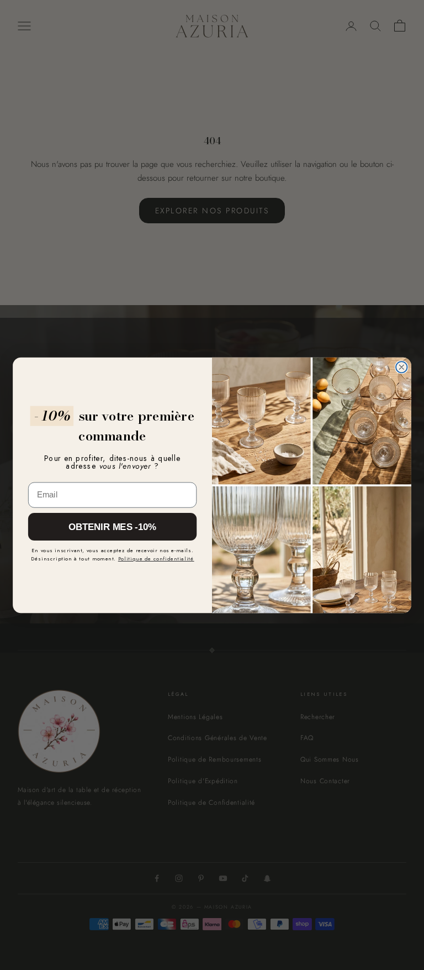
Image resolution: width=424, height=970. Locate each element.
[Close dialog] (401, 367)
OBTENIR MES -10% (112, 526)
